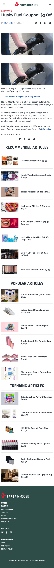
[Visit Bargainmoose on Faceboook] (6, 532)
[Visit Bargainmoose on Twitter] (2, 532)
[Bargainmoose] (27, 4)
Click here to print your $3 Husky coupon (22, 96)
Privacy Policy (7, 549)
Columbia (5, 522)
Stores (4, 503)
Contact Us (5, 546)
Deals (9, 11)
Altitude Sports (7, 509)
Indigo (3, 515)
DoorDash (5, 506)
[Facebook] (40, 23)
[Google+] (50, 23)
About (3, 543)
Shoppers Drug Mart (9, 519)
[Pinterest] (45, 23)
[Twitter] (36, 23)
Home (3, 11)
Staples (4, 512)
